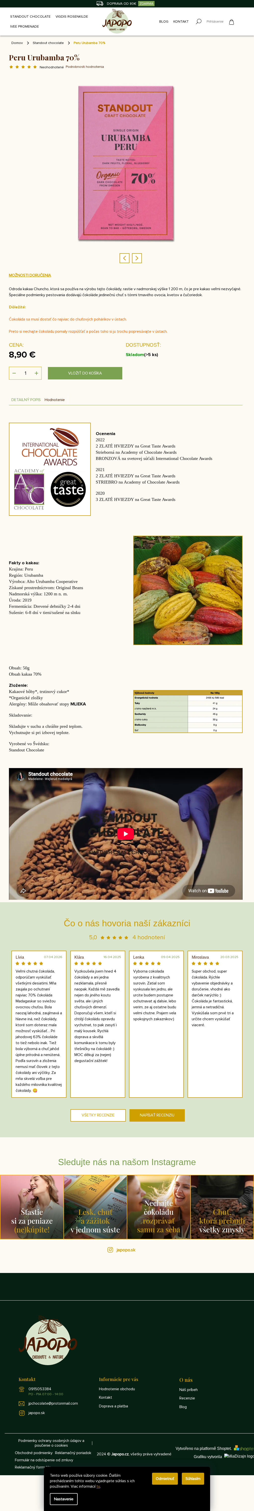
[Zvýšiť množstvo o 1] (36, 373)
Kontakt (105, 1397)
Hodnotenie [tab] (55, 399)
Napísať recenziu (157, 1115)
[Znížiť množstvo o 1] (14, 373)
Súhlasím (193, 1478)
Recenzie (187, 1398)
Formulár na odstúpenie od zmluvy (44, 1460)
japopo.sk (126, 1250)
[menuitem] (29, 17)
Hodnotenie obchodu (117, 1389)
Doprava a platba (113, 1406)
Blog (183, 1406)
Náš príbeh (188, 1389)
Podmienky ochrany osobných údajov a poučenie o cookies (51, 1443)
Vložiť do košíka (85, 373)
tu (98, 1486)
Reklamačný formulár (32, 1467)
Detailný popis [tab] (26, 399)
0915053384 (46, 1391)
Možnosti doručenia (30, 275)
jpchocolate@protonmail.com (53, 1403)
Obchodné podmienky (34, 1453)
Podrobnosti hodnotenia (85, 67)
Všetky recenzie (98, 1115)
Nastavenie (63, 1499)
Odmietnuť (165, 1478)
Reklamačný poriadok (73, 1453)
